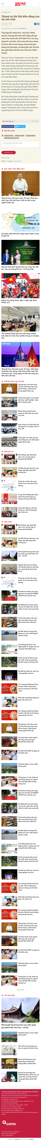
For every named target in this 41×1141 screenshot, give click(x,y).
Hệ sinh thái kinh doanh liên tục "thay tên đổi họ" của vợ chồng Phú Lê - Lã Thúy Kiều (19, 268)
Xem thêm (20, 990)
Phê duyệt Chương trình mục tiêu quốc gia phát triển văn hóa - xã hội (28, 554)
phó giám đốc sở (30, 135)
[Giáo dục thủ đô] (20, 3)
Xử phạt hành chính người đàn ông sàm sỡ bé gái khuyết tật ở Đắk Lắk (27, 740)
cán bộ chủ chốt (9, 135)
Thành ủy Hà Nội (19, 135)
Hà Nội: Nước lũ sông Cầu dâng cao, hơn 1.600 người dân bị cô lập (28, 633)
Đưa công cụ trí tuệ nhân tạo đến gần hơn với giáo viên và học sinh (28, 426)
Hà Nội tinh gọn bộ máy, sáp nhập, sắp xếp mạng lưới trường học (28, 470)
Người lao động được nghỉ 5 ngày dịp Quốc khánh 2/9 (19, 301)
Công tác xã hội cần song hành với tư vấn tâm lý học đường (28, 483)
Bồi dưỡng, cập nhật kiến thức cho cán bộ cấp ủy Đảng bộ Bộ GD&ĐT (27, 457)
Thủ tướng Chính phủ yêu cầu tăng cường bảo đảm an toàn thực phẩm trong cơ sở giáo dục (20, 336)
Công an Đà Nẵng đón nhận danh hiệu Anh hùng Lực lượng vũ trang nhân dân (28, 497)
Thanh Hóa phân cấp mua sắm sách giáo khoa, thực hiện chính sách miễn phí (27, 620)
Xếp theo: (3, 161)
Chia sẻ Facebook (9, 126)
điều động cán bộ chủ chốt (11, 138)
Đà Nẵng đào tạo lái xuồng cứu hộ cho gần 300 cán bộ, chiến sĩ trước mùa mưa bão (28, 607)
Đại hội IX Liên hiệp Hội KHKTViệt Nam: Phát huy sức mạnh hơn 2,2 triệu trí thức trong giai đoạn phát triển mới (28, 1077)
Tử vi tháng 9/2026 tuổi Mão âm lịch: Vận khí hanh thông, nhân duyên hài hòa (28, 713)
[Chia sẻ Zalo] (38, 24)
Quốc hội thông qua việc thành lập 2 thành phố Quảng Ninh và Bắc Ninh (27, 1061)
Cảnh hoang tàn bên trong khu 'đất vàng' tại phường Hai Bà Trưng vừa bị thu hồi (28, 660)
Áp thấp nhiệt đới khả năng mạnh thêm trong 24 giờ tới (20, 235)
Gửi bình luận (8, 152)
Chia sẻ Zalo (21, 126)
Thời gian (9, 161)
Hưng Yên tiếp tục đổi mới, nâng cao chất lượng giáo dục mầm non (27, 510)
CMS (18, 1139)
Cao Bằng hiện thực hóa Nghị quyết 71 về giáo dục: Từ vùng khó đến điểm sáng (28, 647)
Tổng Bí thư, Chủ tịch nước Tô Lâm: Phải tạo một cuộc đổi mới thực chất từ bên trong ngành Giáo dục (19, 200)
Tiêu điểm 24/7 (6, 12)
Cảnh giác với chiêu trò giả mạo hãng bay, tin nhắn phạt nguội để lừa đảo (28, 440)
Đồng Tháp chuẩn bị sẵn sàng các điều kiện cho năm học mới (28, 413)
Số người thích (17, 161)
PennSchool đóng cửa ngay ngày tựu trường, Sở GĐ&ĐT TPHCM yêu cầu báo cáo (28, 594)
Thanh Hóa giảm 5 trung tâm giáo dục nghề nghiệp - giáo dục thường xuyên (28, 400)
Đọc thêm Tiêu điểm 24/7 (14, 169)
